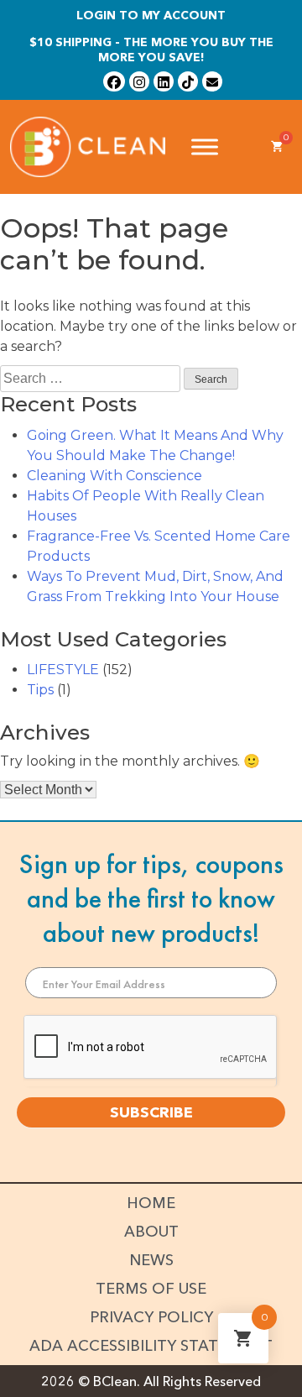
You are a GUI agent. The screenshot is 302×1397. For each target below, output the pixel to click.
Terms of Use (151, 1288)
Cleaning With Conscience (114, 476)
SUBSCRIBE (151, 1112)
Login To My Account (151, 15)
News (151, 1260)
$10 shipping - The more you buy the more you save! (151, 49)
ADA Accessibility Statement (151, 1346)
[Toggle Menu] (204, 147)
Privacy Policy (151, 1317)
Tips (40, 690)
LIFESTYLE (63, 670)
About (151, 1231)
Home (151, 1203)
